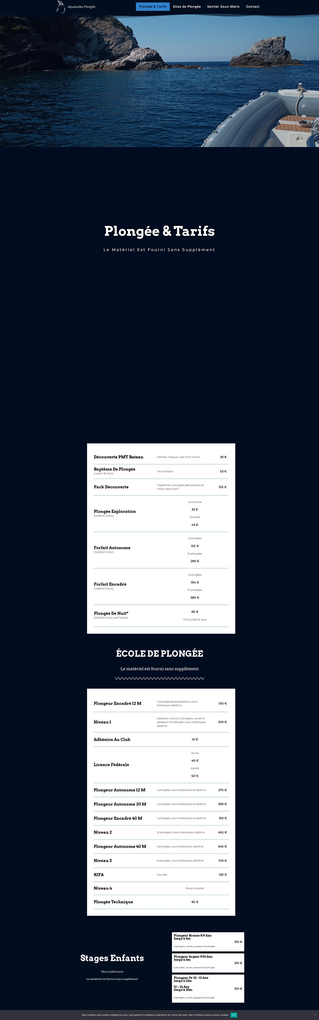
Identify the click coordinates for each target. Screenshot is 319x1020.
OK (233, 1015)
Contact (253, 6)
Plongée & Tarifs (153, 6)
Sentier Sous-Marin (223, 6)
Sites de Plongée (187, 6)
